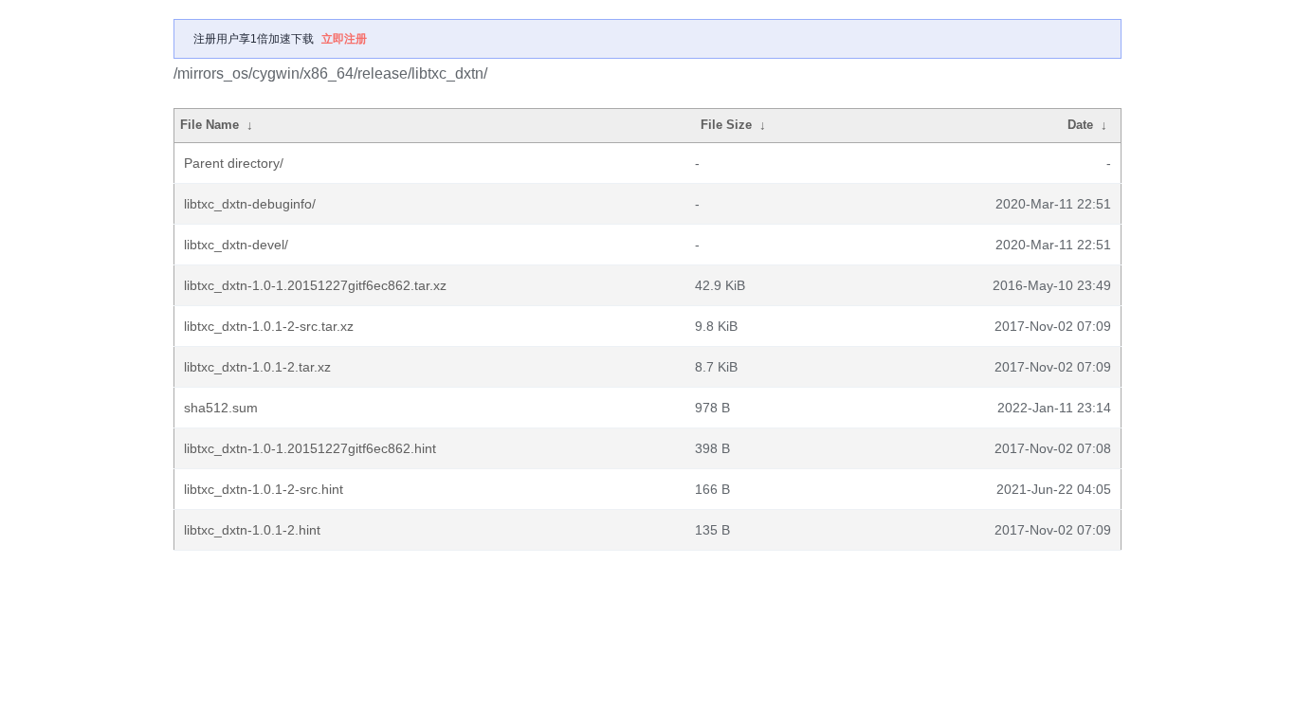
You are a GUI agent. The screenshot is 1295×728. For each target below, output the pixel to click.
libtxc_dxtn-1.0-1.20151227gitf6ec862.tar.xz (315, 285)
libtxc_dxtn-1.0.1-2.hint (252, 529)
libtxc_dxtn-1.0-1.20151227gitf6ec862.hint (310, 448)
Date (1080, 125)
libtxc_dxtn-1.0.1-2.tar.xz (257, 366)
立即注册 (344, 39)
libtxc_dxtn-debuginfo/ (250, 203)
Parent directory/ (233, 163)
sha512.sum (221, 407)
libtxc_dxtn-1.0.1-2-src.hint (263, 489)
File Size (726, 125)
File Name (209, 125)
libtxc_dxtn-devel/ (236, 244)
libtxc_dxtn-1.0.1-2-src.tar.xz (269, 326)
